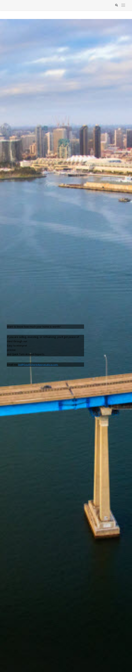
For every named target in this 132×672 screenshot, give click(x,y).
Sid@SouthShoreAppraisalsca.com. (38, 364)
